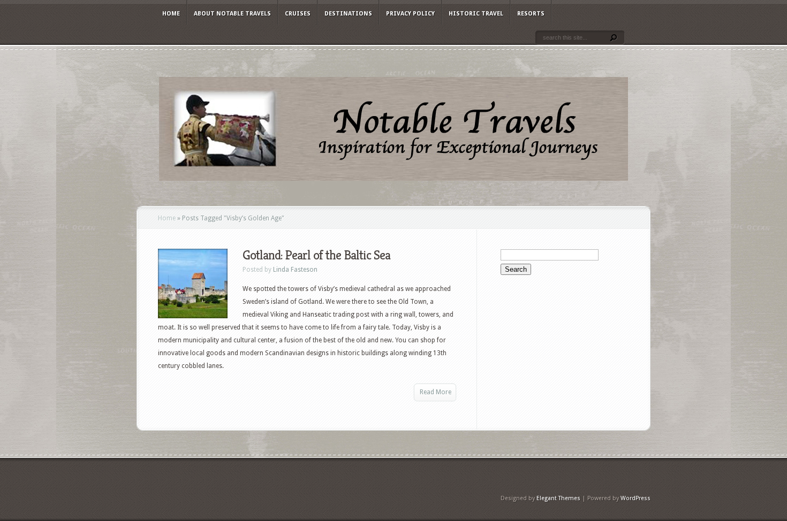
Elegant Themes (558, 498)
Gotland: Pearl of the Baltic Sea (316, 255)
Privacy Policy (410, 13)
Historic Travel (476, 13)
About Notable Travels (232, 13)
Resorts (530, 13)
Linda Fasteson (295, 269)
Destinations (348, 13)
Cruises (298, 13)
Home (171, 13)
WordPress (635, 498)
